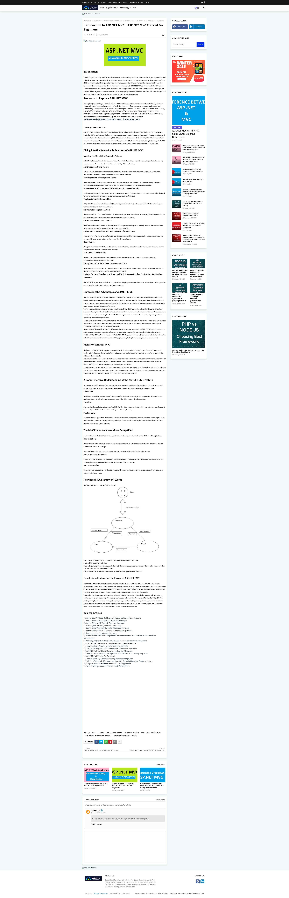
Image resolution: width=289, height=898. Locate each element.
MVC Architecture (154, 733)
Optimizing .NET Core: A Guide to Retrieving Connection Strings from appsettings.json (194, 147)
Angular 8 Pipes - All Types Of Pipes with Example (104, 623)
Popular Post (111, 8)
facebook (181, 27)
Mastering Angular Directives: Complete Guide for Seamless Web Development (116, 641)
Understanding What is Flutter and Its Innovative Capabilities (108, 630)
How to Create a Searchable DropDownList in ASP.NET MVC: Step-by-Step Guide (117, 653)
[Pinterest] (110, 742)
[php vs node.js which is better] (188, 334)
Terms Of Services (129, 2)
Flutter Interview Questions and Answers (101, 633)
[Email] (115, 742)
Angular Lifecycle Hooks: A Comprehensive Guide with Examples (111, 643)
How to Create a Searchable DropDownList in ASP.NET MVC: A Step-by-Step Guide (152, 786)
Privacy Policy (106, 2)
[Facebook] (96, 742)
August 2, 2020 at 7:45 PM (98, 813)
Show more (161, 764)
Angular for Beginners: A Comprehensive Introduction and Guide (111, 648)
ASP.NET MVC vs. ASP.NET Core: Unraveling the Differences (109, 651)
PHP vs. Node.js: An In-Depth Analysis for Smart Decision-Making (193, 203)
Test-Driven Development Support (98, 735)
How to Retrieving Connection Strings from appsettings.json (109, 658)
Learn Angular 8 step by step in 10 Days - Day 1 (103, 625)
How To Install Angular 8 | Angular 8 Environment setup (107, 628)
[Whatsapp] (106, 742)
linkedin (199, 27)
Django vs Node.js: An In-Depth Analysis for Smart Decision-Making (197, 273)
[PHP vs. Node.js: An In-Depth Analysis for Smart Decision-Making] (176, 204)
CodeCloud (95, 810)
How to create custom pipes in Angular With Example (106, 620)
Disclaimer (117, 2)
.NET (93, 733)
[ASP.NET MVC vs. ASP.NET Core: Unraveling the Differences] (188, 110)
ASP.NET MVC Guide (114, 733)
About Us (85, 2)
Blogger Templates (101, 893)
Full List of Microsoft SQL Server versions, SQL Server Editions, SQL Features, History (119, 661)
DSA (147, 2)
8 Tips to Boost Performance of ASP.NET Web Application (108, 664)
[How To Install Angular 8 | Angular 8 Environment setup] (176, 172)
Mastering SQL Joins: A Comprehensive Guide (190, 214)
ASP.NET (101, 733)
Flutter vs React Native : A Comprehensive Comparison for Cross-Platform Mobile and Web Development (194, 238)
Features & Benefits (131, 733)
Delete (99, 824)
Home (101, 8)
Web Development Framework (100, 21)
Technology (124, 8)
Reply (93, 824)
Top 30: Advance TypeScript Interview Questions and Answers (196, 299)
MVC (143, 733)
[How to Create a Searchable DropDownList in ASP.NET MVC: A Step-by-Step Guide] (176, 192)
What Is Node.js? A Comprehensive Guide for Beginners (107, 666)
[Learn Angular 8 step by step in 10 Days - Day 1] (176, 182)
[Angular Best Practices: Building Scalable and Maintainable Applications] (176, 226)
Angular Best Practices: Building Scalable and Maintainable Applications (113, 618)
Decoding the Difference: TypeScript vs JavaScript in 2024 (179, 298)
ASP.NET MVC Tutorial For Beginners (100, 656)
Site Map (141, 2)
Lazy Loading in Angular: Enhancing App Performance (107, 646)
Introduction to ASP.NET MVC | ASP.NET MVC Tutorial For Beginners (124, 786)
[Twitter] (101, 742)
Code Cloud (125, 893)
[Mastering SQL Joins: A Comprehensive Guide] (176, 216)
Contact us (95, 2)
